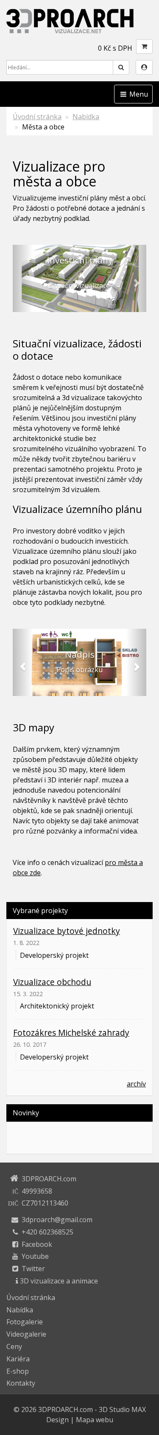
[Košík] (144, 46)
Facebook (37, 1244)
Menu (138, 94)
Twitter (33, 1268)
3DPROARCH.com (65, 1409)
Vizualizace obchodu (52, 982)
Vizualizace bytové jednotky (66, 931)
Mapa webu (94, 1419)
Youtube (35, 1256)
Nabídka (86, 116)
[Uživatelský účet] (144, 67)
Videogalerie (26, 1334)
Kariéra (18, 1358)
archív (136, 1083)
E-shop (17, 1371)
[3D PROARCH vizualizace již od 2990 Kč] (79, 21)
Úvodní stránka (37, 116)
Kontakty (20, 1383)
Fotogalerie (24, 1321)
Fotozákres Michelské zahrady (71, 1032)
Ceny (14, 1346)
